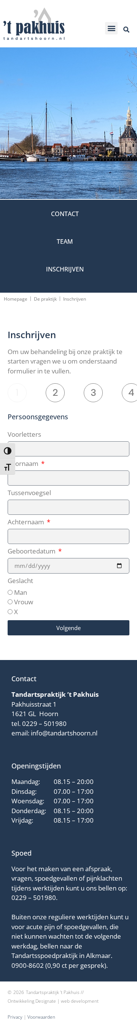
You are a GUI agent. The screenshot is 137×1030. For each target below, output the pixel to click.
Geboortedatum (32, 551)
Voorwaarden (41, 1017)
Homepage (15, 299)
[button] (111, 28)
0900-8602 (27, 965)
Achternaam (27, 522)
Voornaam (24, 464)
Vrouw (23, 601)
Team (65, 241)
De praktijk (45, 299)
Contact (65, 214)
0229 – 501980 (44, 723)
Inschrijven (65, 269)
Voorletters (24, 435)
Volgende (68, 628)
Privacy (15, 1017)
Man (20, 592)
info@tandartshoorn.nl (64, 733)
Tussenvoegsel (29, 493)
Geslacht (20, 581)
